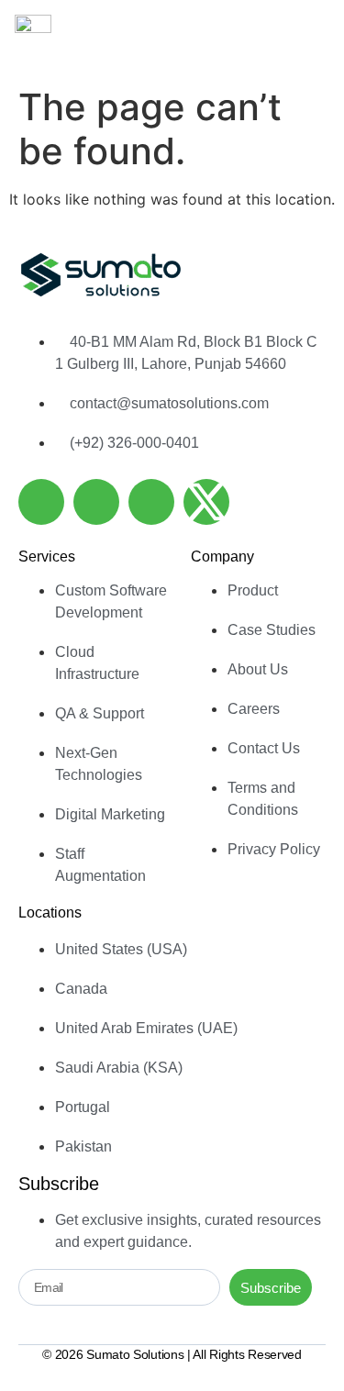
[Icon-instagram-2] (151, 502)
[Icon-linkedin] (41, 502)
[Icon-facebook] (96, 502)
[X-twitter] (206, 502)
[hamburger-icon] (308, 39)
